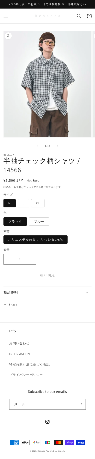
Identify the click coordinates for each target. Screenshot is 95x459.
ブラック (15, 221)
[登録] (80, 404)
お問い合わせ (19, 343)
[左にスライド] (37, 146)
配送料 (17, 187)
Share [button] (13, 305)
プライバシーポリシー (26, 375)
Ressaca (41, 451)
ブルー (39, 221)
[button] (6, 16)
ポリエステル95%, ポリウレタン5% (35, 239)
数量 (6, 250)
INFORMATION (19, 354)
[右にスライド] (58, 146)
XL (38, 203)
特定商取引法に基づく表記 (29, 364)
